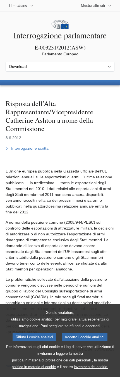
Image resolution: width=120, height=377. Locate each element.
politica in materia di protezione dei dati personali (51, 360)
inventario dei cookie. (91, 367)
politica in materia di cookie (34, 367)
